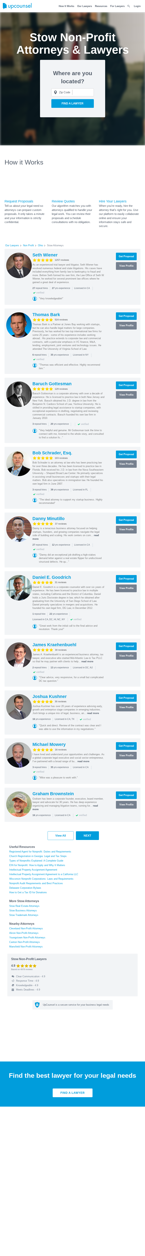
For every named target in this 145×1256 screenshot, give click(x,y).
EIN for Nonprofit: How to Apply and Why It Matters (37, 865)
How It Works (66, 6)
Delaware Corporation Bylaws (25, 887)
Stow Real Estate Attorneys (24, 906)
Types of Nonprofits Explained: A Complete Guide (36, 860)
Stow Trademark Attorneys (23, 915)
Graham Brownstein (53, 793)
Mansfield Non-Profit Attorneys (26, 946)
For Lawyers (117, 6)
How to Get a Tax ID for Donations (28, 892)
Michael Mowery (49, 744)
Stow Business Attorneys (23, 910)
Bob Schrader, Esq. (52, 452)
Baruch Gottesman (52, 383)
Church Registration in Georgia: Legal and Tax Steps (38, 856)
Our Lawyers (84, 6)
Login (137, 6)
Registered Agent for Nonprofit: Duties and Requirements (40, 851)
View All (60, 835)
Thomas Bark (46, 314)
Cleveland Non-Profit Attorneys (26, 928)
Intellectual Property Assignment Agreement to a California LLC (43, 874)
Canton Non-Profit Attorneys (24, 942)
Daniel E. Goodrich (51, 577)
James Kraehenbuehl (54, 644)
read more (87, 661)
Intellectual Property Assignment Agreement (33, 869)
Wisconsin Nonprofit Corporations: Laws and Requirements (41, 878)
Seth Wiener (45, 254)
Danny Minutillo (48, 518)
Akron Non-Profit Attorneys (24, 933)
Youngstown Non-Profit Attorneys (27, 937)
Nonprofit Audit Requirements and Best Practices (36, 883)
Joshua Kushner (49, 696)
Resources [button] (101, 6)
